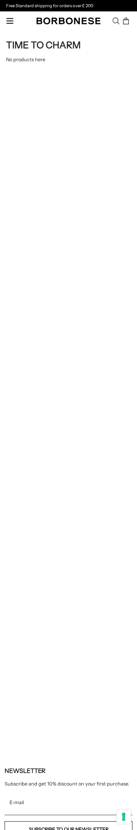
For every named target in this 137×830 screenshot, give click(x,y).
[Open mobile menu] (10, 21)
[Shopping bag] (126, 20)
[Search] (116, 20)
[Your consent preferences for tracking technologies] (123, 816)
